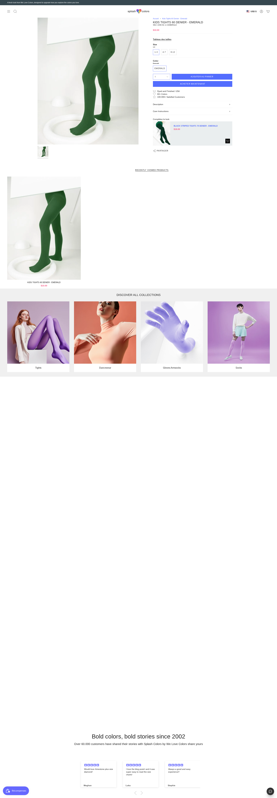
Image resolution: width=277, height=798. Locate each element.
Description (158, 104)
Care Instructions (161, 111)
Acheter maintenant (192, 84)
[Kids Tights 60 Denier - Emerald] (44, 228)
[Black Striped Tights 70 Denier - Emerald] (161, 133)
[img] (99, 765)
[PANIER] (268, 11)
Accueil (156, 19)
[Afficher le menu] (9, 11)
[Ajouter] (227, 141)
